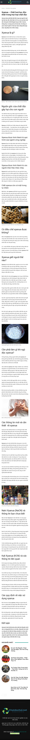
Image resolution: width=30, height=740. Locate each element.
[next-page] (5, 695)
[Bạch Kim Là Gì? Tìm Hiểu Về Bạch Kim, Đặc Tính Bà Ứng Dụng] (6, 688)
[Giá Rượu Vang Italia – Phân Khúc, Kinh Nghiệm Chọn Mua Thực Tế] (6, 659)
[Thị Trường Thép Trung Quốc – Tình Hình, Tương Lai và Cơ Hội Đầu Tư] (6, 669)
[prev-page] (3, 695)
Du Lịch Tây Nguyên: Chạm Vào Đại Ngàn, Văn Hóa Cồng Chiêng (19, 649)
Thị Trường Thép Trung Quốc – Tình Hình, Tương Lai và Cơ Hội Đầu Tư (19, 669)
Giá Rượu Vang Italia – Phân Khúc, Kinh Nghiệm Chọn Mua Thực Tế (19, 659)
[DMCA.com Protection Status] (15, 734)
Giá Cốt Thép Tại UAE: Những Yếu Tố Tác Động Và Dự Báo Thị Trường (19, 679)
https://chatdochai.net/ (20, 731)
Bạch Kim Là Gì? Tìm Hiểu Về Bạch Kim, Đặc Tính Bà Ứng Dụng (19, 689)
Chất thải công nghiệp (11, 8)
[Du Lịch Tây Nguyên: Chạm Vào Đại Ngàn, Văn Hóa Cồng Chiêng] (6, 649)
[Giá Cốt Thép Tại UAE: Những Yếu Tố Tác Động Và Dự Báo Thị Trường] (6, 679)
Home (3, 8)
